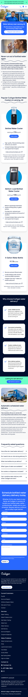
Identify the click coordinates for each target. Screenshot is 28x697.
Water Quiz (4, 623)
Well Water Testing (6, 620)
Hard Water (4, 650)
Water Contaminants (6, 641)
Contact (3, 608)
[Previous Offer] (2, 2)
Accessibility (17, 694)
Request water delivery (14, 32)
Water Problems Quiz (6, 617)
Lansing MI (11, 677)
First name (4, 511)
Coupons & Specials (6, 634)
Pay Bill (3, 596)
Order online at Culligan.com (13, 152)
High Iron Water (5, 658)
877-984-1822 (8, 668)
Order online (14, 136)
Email (3, 539)
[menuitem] (23, 6)
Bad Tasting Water (6, 655)
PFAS (2, 644)
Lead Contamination (6, 647)
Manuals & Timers (5, 605)
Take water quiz (6, 587)
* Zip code (4, 528)
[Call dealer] (20, 7)
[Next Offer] (26, 2)
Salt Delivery (4, 629)
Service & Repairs (5, 599)
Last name (4, 517)
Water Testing (4, 614)
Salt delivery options (14, 382)
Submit (4, 561)
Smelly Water (4, 652)
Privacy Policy (4, 694)
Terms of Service (8, 558)
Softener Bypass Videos (7, 602)
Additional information (7, 545)
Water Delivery (5, 626)
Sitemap (11, 694)
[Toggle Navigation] (25, 7)
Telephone (4, 533)
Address (4, 522)
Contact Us (7, 665)
